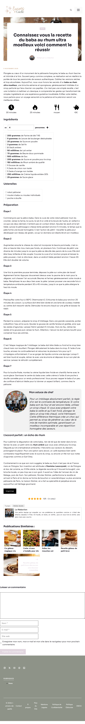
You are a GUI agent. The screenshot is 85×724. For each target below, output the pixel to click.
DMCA (78, 706)
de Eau (17, 156)
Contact (19, 706)
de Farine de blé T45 (23, 135)
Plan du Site (35, 706)
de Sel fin (17, 144)
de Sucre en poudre (22, 141)
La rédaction (49, 58)
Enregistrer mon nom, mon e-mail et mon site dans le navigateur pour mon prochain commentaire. (41, 643)
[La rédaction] (9, 517)
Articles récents (18, 506)
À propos (8, 506)
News (42, 28)
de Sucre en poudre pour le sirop (29, 159)
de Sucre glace (20, 177)
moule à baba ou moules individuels (23, 195)
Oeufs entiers (14, 147)
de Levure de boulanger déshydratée (29, 138)
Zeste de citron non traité (19, 168)
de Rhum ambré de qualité (25, 162)
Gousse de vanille (16, 165)
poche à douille (14, 198)
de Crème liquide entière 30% (27, 174)
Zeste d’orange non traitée (20, 171)
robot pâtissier (14, 192)
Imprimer (10, 491)
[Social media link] (5, 668)
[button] (70, 10)
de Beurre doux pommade (25, 153)
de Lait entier (19, 150)
